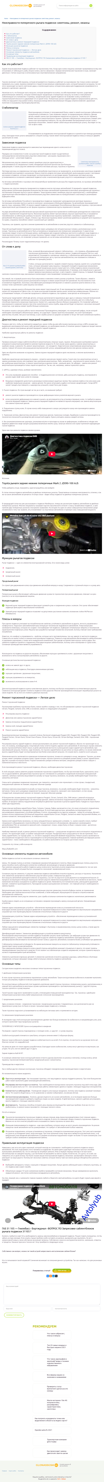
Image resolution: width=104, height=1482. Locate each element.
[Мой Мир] (53, 1276)
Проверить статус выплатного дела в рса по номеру (57, 1389)
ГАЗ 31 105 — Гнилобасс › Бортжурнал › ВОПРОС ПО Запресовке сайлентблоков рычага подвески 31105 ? (46, 58)
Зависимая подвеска (14, 38)
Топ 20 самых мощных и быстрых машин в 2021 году (56, 1347)
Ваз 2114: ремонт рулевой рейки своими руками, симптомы (14, 266)
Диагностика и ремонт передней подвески (22, 42)
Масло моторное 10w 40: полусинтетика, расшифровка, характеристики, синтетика (57, 1404)
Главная (4, 1471)
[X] (56, 1276)
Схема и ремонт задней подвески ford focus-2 (14, 127)
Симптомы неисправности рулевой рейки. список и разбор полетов (90, 163)
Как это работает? (13, 34)
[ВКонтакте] (48, 1276)
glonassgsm (20, 5)
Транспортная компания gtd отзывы (57, 1441)
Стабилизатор (11, 36)
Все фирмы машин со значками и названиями (56, 1376)
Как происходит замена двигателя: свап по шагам (57, 1452)
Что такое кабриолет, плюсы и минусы (56, 1335)
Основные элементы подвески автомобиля (22, 52)
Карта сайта (12, 1471)
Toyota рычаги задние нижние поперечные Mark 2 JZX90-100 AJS (31, 44)
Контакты (21, 1471)
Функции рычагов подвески (17, 46)
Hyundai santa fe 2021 (43, 1430)
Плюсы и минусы (12, 48)
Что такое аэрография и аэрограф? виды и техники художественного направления (58, 1362)
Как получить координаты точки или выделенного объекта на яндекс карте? (51, 1419)
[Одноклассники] (50, 1276)
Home (6, 18)
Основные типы (12, 54)
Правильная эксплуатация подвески (20, 56)
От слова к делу (12, 40)
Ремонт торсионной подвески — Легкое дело (23, 50)
